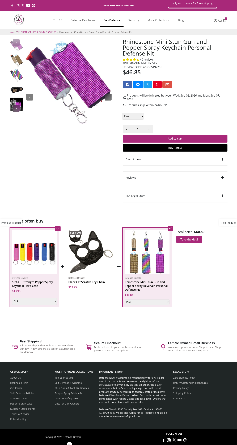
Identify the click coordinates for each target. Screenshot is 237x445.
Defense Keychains (83, 20)
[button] (131, 59)
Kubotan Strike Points (22, 408)
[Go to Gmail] (167, 84)
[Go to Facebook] (12, 5)
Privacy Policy (181, 388)
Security (133, 20)
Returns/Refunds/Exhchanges (190, 382)
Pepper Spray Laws (21, 403)
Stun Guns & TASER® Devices (72, 388)
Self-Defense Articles (22, 393)
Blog (181, 20)
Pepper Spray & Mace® (68, 393)
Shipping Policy (182, 393)
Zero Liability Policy (184, 377)
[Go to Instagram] (17, 5)
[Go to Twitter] (23, 5)
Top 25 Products (64, 377)
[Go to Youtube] (28, 5)
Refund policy (18, 419)
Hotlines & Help (19, 382)
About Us (15, 377)
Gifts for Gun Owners (67, 403)
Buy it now (175, 148)
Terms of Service (19, 414)
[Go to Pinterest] (33, 5)
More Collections (158, 20)
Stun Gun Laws (19, 398)
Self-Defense (112, 20)
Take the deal (189, 239)
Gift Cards (16, 388)
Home (12, 32)
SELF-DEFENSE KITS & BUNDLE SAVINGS (36, 32)
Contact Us (179, 398)
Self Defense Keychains (68, 382)
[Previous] (16, 42)
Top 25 (57, 20)
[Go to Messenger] (138, 84)
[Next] (16, 108)
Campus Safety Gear (66, 398)
